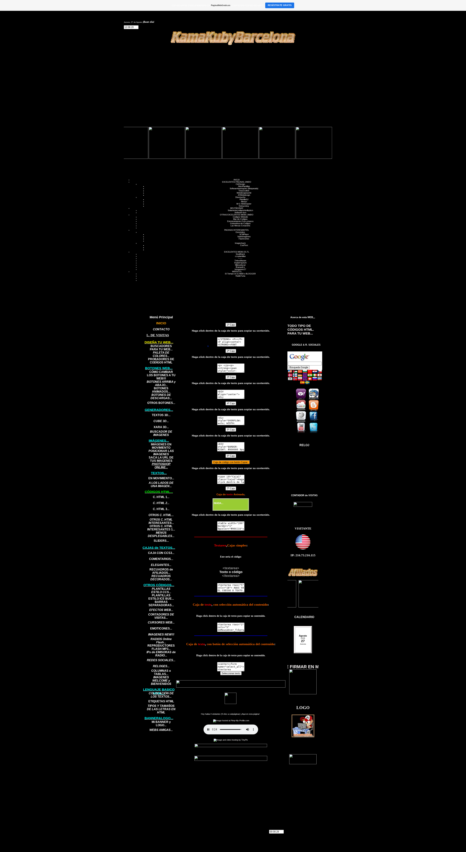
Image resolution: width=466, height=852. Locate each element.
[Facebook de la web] (315, 421)
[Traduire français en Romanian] (310, 380)
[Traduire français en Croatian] (315, 372)
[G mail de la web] (302, 410)
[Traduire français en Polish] (300, 380)
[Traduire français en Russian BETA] (319, 380)
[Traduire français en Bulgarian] (305, 372)
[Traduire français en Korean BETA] (290, 380)
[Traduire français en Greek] (305, 376)
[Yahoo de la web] (302, 399)
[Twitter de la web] (315, 433)
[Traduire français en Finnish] (295, 376)
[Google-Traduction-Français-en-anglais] (290, 372)
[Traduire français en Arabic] (295, 372)
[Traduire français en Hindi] (310, 376)
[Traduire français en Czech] (319, 372)
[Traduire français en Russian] (315, 380)
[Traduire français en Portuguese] (305, 380)
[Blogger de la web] (315, 410)
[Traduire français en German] (300, 376)
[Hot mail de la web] (315, 399)
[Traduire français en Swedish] (307, 383)
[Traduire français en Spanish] (302, 383)
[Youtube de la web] (302, 433)
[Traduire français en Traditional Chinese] (310, 372)
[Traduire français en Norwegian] (295, 380)
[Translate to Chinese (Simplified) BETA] (300, 372)
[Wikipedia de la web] (302, 421)
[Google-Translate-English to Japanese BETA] (319, 376)
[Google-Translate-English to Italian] (315, 376)
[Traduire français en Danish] (290, 376)
